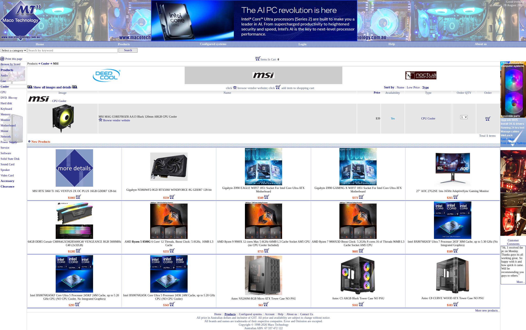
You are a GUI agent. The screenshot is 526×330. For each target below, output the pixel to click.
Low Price (413, 87)
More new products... (487, 310)
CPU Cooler (428, 118)
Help (392, 44)
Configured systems (213, 44)
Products (124, 44)
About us (291, 314)
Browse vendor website (116, 120)
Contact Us (306, 314)
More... (521, 282)
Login (302, 44)
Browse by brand (10, 64)
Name (400, 87)
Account (270, 314)
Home (40, 44)
